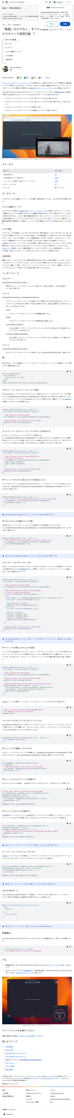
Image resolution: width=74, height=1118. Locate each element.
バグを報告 (5, 1093)
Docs (4, 8)
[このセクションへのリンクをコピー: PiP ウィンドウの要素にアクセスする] (34, 749)
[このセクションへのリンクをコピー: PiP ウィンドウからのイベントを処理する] (37, 779)
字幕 (48, 219)
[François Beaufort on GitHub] (11, 70)
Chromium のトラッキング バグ (16, 1053)
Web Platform (15, 8)
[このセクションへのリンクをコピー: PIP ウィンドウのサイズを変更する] (32, 811)
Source (47, 78)
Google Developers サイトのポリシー (51, 1078)
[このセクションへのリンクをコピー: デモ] (8, 960)
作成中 (56, 178)
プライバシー (13, 1109)
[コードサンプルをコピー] (70, 371)
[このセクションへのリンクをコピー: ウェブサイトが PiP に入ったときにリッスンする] (43, 721)
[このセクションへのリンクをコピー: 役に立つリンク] (19, 1042)
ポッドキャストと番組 (32, 1102)
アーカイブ (29, 1099)
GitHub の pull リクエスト (24, 973)
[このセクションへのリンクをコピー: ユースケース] (17, 194)
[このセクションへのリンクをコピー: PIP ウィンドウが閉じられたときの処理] (36, 648)
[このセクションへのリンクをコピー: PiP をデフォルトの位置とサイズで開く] (36, 521)
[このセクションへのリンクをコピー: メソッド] (11, 294)
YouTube (52, 1096)
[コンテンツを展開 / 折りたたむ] (17, 40)
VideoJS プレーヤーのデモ (52, 965)
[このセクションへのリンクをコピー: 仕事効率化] (13, 256)
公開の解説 (9, 1047)
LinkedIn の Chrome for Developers (60, 1099)
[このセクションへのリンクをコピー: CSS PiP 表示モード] (20, 891)
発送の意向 (9, 1070)
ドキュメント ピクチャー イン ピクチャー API (17, 83)
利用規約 (4, 1109)
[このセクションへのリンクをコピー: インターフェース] (21, 273)
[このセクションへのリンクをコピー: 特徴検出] (12, 933)
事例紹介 (28, 1096)
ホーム (4, 24)
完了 (56, 174)
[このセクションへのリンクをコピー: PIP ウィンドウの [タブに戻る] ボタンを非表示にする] (47, 480)
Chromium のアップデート (33, 1093)
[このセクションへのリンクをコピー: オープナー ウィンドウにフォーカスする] (37, 852)
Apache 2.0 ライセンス (14, 1078)
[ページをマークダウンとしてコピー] (34, 33)
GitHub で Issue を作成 (26, 1036)
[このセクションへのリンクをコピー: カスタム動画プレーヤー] (24, 207)
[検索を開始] (46, 2)
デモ (31, 159)
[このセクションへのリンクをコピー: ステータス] (15, 165)
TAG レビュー (10, 1063)
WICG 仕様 (9, 1050)
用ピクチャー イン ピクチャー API (42, 88)
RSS (51, 1102)
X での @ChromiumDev (57, 1093)
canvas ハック (7, 248)
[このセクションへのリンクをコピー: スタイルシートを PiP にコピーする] (32, 563)
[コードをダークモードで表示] (67, 371)
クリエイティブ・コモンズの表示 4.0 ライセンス (41, 1076)
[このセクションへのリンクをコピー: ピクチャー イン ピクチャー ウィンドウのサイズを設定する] (52, 431)
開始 (65, 24)
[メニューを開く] (3, 2)
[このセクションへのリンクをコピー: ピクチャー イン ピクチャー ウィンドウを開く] (41, 390)
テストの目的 (10, 1066)
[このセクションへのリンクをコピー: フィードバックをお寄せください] (36, 1031)
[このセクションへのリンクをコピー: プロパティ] (13, 279)
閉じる (52, 24)
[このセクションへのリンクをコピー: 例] (6, 358)
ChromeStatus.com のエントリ (16, 1056)
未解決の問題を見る (8, 1096)
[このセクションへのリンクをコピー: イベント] (11, 345)
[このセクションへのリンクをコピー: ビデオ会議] (13, 229)
